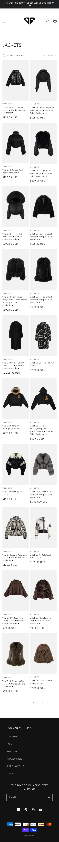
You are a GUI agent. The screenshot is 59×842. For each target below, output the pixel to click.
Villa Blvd (32, 836)
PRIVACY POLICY (15, 758)
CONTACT (11, 773)
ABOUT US (12, 751)
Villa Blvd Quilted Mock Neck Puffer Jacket (12, 171)
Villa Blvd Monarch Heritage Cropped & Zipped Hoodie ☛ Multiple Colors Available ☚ (42, 430)
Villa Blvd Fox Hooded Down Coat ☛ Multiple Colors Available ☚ (12, 237)
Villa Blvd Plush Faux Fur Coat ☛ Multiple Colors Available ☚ (41, 621)
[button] (4, 21)
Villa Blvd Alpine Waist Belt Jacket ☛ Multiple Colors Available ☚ (14, 558)
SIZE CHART (13, 736)
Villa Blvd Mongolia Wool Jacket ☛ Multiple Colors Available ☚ (41, 300)
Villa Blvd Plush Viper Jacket (11, 493)
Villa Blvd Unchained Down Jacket (42, 364)
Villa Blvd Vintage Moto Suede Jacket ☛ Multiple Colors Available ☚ (13, 621)
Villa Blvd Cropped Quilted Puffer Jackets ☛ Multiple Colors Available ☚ (42, 110)
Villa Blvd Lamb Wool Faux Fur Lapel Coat (41, 682)
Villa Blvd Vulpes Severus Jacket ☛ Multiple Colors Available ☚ (41, 494)
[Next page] (42, 703)
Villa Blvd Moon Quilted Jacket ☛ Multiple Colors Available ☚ (13, 110)
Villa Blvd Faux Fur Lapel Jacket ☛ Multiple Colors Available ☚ (41, 237)
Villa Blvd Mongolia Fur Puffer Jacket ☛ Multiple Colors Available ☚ (41, 173)
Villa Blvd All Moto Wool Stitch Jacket (40, 556)
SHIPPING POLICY (16, 766)
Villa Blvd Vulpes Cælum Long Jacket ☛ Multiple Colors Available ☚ (13, 366)
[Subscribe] (48, 797)
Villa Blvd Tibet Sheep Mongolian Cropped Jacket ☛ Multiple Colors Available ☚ (14, 301)
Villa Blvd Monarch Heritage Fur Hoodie (11, 427)
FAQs (9, 743)
